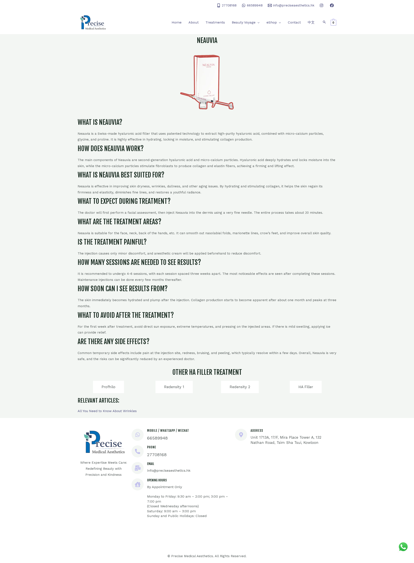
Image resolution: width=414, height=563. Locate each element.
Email (150, 464)
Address (257, 431)
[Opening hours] (138, 484)
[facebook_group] (332, 5)
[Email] (138, 468)
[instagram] (322, 5)
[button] (258, 22)
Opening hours (157, 480)
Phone (151, 447)
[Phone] (138, 451)
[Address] (241, 435)
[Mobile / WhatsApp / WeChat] (138, 435)
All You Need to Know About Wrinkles (107, 411)
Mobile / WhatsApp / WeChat (168, 431)
